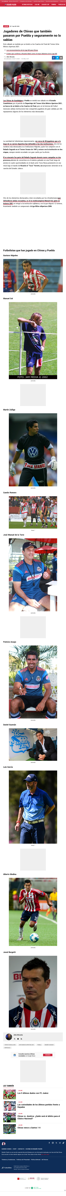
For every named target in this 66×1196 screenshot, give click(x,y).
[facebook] (49, 1143)
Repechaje (7, 1047)
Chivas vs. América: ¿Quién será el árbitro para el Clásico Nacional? (38, 1117)
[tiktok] (63, 1143)
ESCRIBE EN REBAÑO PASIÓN (34, 1149)
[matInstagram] (53, 1143)
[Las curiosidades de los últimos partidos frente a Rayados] (9, 1106)
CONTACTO (21, 1149)
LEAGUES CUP (45, 4)
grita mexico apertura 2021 (26, 1044)
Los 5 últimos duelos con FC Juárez (32, 1093)
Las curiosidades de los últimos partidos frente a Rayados (38, 1105)
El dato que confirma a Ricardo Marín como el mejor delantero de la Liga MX (31, 54)
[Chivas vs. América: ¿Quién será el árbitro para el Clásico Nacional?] (9, 1117)
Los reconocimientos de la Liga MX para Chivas (22, 50)
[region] (33, 14)
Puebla (39, 1044)
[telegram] (60, 1143)
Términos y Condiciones (8, 1160)
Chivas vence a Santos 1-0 (28, 1127)
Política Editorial (35, 1160)
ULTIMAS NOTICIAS (27, 4)
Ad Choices (45, 1160)
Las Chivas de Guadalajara (13, 100)
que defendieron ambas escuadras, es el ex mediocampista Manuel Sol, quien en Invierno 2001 (32, 201)
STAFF (14, 1149)
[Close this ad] (65, 1190)
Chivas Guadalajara (10, 1044)
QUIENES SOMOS (6, 1149)
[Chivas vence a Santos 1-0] (9, 1129)
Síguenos (47, 1055)
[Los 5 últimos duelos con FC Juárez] (9, 1094)
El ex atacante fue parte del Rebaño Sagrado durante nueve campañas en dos (32, 157)
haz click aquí (45, 1154)
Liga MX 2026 (15, 26)
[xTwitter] (56, 1143)
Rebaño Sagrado (49, 1044)
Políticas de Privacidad (23, 1160)
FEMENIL (53, 4)
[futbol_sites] (7, 1168)
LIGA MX (37, 4)
